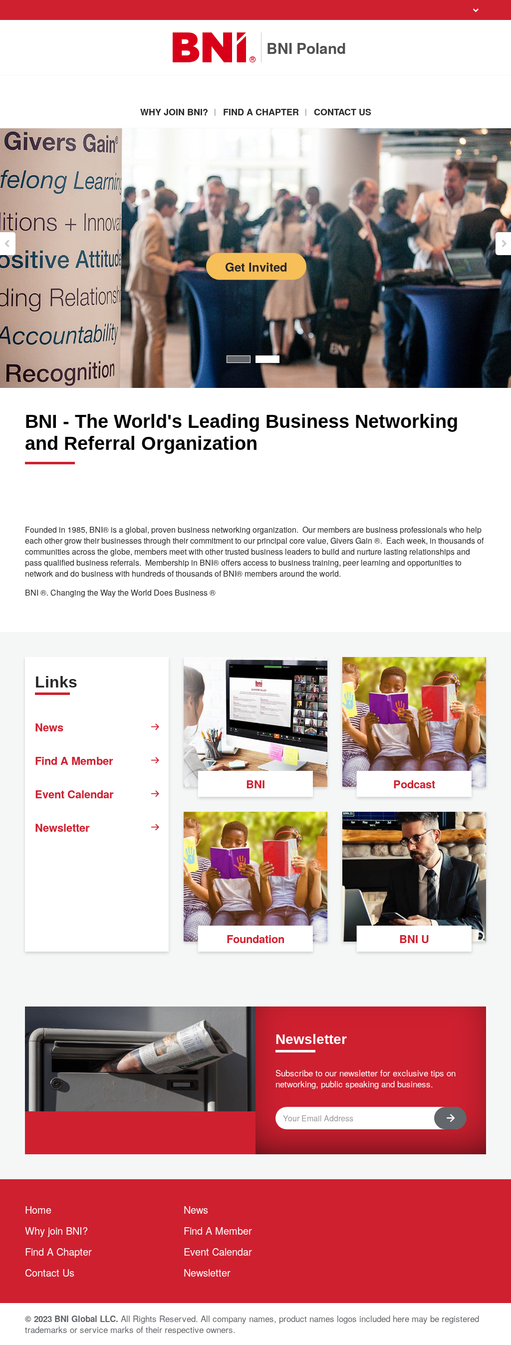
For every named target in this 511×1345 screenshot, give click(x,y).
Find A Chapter (261, 111)
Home (38, 1209)
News (49, 727)
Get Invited (256, 266)
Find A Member (74, 760)
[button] (7, 243)
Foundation (255, 939)
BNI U (414, 939)
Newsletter (62, 827)
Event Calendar (74, 794)
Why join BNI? (174, 111)
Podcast (414, 784)
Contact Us (342, 111)
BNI (255, 784)
